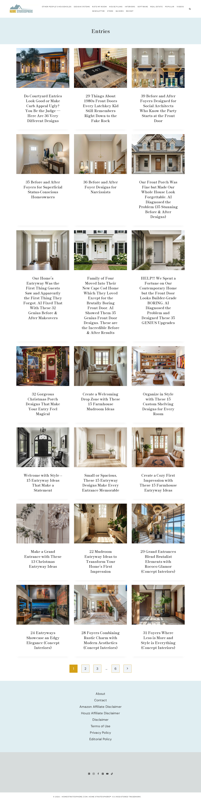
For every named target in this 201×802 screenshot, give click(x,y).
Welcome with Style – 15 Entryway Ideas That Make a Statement (43, 483)
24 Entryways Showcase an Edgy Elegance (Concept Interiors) (42, 640)
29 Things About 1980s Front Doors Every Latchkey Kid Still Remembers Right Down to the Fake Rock (100, 108)
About (100, 694)
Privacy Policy (100, 732)
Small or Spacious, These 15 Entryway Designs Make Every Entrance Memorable (100, 483)
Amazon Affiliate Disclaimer (100, 707)
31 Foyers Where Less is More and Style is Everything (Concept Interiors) (158, 640)
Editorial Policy (100, 739)
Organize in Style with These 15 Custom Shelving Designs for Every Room (158, 403)
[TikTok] (112, 774)
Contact (100, 700)
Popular (169, 7)
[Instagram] (94, 774)
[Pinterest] (103, 774)
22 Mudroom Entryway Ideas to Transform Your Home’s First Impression (100, 561)
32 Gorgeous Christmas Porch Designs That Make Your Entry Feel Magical (43, 403)
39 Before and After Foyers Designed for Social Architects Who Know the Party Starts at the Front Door (158, 108)
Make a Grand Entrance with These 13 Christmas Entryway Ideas (43, 559)
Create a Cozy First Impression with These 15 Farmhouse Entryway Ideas (158, 483)
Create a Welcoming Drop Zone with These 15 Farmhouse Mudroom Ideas (100, 401)
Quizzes (120, 11)
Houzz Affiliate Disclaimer (100, 713)
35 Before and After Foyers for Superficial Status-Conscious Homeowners (42, 189)
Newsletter (98, 11)
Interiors (130, 7)
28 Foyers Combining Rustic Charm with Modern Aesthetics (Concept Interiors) (100, 640)
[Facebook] (98, 774)
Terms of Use (101, 726)
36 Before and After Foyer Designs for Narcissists (100, 186)
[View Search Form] (190, 9)
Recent (130, 11)
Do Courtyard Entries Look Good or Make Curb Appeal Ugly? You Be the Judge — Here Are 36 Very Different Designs (43, 108)
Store (110, 11)
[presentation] (42, 68)
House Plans (115, 7)
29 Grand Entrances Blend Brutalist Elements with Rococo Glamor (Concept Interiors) (158, 561)
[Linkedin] (89, 774)
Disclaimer (100, 720)
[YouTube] (107, 774)
